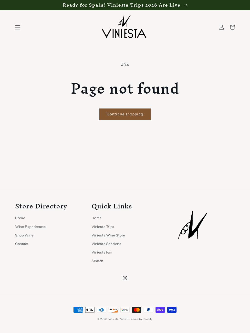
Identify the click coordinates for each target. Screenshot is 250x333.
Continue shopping (125, 114)
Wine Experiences (30, 227)
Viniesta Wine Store (108, 235)
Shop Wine (24, 235)
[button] (17, 27)
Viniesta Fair (102, 252)
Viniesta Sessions (106, 244)
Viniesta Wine (117, 319)
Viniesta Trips (103, 227)
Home (20, 218)
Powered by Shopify (140, 319)
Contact (21, 244)
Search (97, 261)
